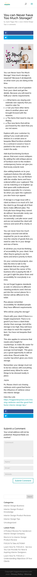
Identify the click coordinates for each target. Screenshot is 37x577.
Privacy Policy (17, 574)
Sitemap (27, 574)
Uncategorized (10, 523)
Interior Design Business (14, 506)
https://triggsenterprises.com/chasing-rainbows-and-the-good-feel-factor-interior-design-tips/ (18, 402)
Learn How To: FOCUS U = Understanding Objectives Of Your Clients (18, 558)
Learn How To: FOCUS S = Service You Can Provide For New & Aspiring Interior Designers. (18, 549)
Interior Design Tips (12, 519)
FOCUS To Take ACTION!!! (14, 543)
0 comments (12, 24)
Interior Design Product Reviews (17, 515)
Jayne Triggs (10, 22)
